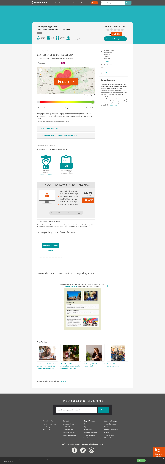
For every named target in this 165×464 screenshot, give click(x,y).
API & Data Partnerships (111, 430)
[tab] (66, 128)
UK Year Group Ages (89, 435)
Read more (113, 105)
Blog (85, 424)
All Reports (49, 174)
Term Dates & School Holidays (92, 438)
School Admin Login (69, 424)
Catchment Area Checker (50, 424)
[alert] (82, 460)
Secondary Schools (69, 432)
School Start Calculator (91, 432)
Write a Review (88, 430)
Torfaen (106, 73)
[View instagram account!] (91, 450)
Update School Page (69, 427)
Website (106, 61)
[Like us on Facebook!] (74, 450)
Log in (50, 250)
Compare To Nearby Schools (115, 39)
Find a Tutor (46, 430)
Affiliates (106, 432)
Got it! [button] (141, 460)
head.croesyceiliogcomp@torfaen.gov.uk (113, 69)
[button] (66, 128)
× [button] (163, 458)
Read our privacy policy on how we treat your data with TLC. (54, 459)
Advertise (107, 427)
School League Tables (49, 427)
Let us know (63, 381)
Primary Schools (68, 430)
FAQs (85, 427)
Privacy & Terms (109, 438)
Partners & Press (109, 435)
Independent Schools (69, 435)
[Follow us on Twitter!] (82, 450)
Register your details (71, 286)
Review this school (50, 245)
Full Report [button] (43, 174)
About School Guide (110, 424)
